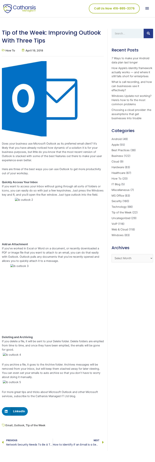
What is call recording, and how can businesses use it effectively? (132, 86)
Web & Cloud (120, 229)
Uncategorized (121, 218)
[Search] (148, 33)
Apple (115, 144)
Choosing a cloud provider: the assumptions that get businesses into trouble (131, 114)
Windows (118, 235)
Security (117, 201)
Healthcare (118, 173)
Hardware (118, 167)
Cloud (115, 161)
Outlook (19, 425)
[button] (15, 411)
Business (117, 156)
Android (117, 139)
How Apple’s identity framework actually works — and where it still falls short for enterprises (132, 72)
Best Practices (121, 150)
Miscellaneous (121, 190)
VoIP (114, 224)
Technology (119, 206)
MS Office (118, 195)
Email (9, 425)
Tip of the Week (35, 425)
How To (10, 50)
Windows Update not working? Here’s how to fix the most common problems (131, 100)
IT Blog (116, 184)
